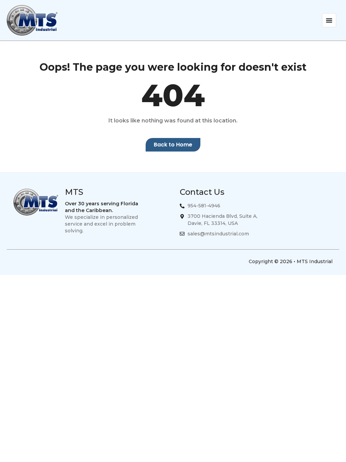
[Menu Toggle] (329, 20)
